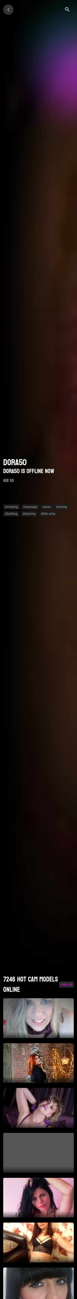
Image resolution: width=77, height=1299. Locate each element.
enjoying (29, 514)
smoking (11, 507)
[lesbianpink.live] (8, 9)
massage (30, 507)
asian (47, 507)
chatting (11, 514)
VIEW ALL (66, 984)
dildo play (48, 514)
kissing (61, 507)
